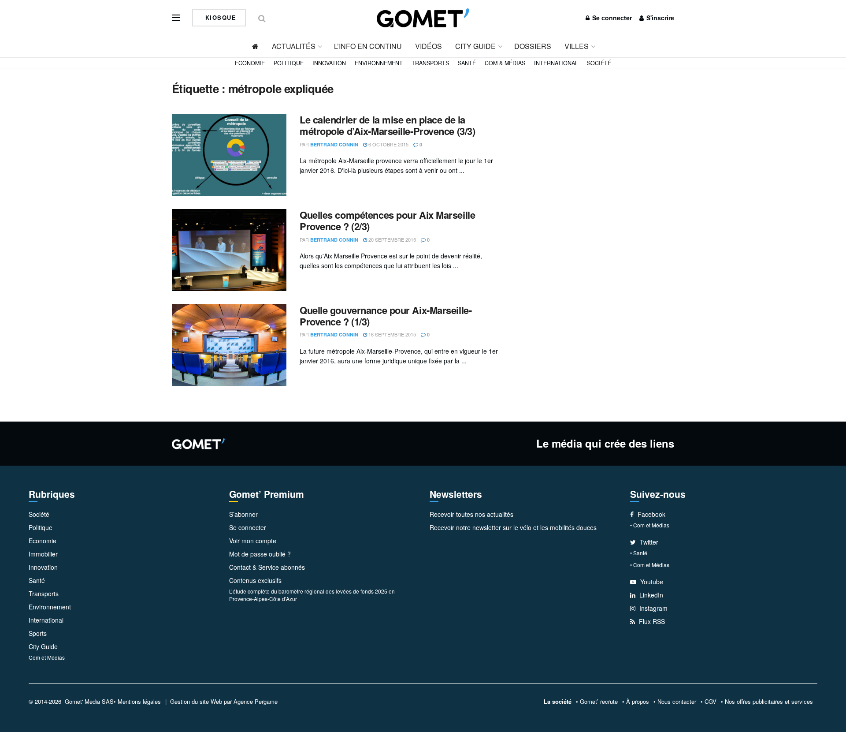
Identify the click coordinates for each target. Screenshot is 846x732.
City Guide (475, 46)
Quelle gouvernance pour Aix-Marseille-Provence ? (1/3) (385, 316)
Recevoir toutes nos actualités (471, 514)
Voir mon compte (252, 540)
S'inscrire (659, 17)
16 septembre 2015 (391, 334)
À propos (637, 701)
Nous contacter (676, 701)
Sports (38, 633)
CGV (710, 701)
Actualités (293, 46)
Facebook (650, 514)
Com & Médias (505, 63)
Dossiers (532, 46)
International (556, 63)
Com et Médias (47, 657)
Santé (467, 63)
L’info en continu (368, 46)
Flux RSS (651, 621)
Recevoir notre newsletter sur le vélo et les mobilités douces (513, 527)
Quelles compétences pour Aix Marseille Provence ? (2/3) (387, 220)
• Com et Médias (649, 525)
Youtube (650, 581)
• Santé (638, 552)
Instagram (653, 608)
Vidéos (428, 46)
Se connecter (611, 17)
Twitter (648, 542)
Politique (289, 63)
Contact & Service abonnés (267, 567)
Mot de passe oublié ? (260, 553)
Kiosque (219, 17)
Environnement (379, 63)
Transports (430, 63)
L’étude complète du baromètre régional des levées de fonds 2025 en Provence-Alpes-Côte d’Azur (312, 594)
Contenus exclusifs (255, 580)
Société (599, 63)
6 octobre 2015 (387, 144)
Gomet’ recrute (599, 701)
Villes (576, 46)
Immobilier (43, 553)
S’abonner (243, 514)
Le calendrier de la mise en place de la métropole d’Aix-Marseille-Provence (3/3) (387, 125)
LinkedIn (650, 594)
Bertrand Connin (334, 144)
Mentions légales (139, 701)
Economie (250, 63)
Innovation (329, 63)
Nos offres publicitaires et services (769, 701)
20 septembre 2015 (391, 239)
